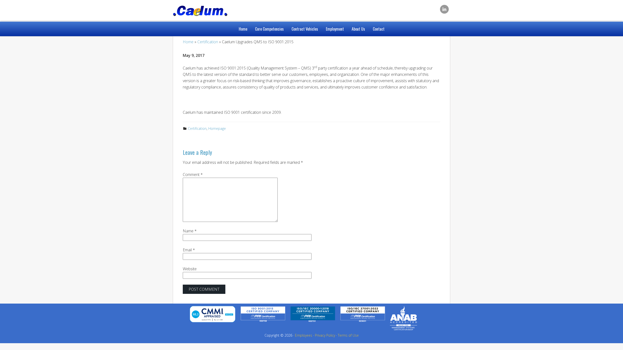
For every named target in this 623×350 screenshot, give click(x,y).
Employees (303, 335)
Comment (193, 174)
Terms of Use (348, 335)
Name (190, 231)
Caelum (212, 9)
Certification (197, 128)
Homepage (217, 128)
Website (190, 268)
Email (189, 250)
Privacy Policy (325, 335)
